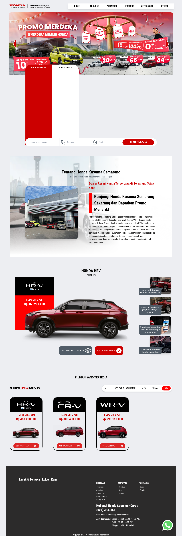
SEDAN (155, 388)
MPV (144, 388)
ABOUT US (94, 6)
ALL (107, 388)
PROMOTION (112, 6)
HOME (77, 6)
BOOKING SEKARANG (106, 350)
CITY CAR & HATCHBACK (125, 388)
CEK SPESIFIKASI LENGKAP (72, 350)
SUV (166, 388)
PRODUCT (129, 6)
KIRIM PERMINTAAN (138, 142)
